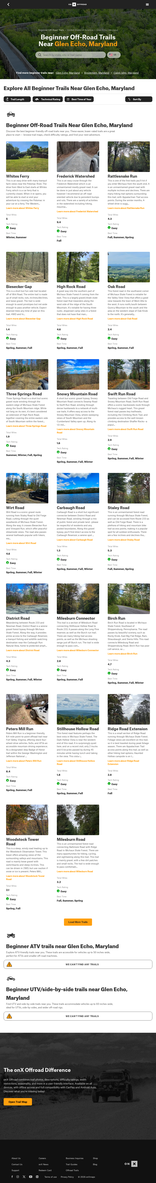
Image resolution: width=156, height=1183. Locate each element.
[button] (17, 99)
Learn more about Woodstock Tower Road (27, 858)
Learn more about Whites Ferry (27, 192)
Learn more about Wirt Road (27, 523)
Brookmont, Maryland (96, 72)
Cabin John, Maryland (126, 72)
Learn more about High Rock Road (77, 301)
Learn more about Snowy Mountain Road (77, 412)
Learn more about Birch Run (128, 634)
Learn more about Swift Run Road (128, 412)
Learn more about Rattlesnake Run (128, 192)
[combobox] (73, 54)
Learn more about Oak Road (128, 301)
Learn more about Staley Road (128, 523)
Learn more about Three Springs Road (27, 412)
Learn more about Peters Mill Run (27, 745)
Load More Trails (78, 922)
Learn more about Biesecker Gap (27, 301)
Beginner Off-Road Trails (51, 30)
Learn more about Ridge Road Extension (128, 745)
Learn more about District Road (27, 634)
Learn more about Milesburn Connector (77, 634)
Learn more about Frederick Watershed (77, 192)
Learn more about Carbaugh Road (77, 523)
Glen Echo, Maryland (68, 72)
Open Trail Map (18, 1101)
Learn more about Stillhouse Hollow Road (77, 745)
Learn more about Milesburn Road (77, 858)
